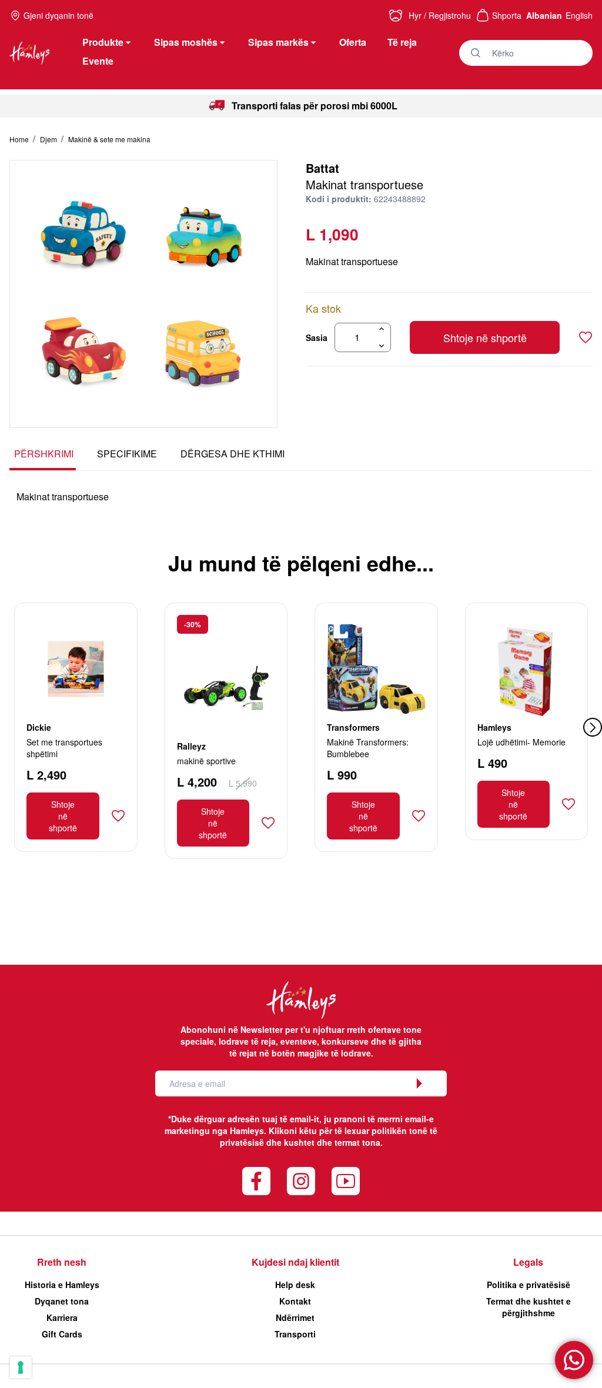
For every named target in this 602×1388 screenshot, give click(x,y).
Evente (97, 61)
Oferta (352, 42)
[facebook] (256, 1181)
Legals (528, 1262)
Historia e (62, 1284)
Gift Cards (62, 1334)
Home (20, 139)
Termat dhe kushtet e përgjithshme (528, 1307)
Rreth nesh (61, 1262)
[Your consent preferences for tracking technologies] (20, 1367)
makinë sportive (206, 761)
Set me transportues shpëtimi (64, 748)
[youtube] (346, 1181)
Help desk (295, 1284)
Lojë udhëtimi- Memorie (521, 742)
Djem (49, 139)
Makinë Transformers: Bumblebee (368, 748)
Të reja (402, 42)
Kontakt (295, 1301)
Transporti (295, 1334)
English (579, 15)
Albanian (544, 15)
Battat (322, 167)
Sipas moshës (186, 42)
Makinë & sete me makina (109, 139)
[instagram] (301, 1181)
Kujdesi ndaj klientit (295, 1262)
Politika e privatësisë (528, 1284)
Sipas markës (278, 42)
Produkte (102, 42)
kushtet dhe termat (322, 1142)
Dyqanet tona (62, 1301)
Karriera (62, 1317)
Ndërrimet (295, 1317)
